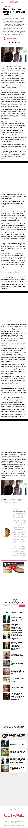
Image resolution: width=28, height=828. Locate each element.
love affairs (13, 502)
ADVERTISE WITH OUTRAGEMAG (17, 821)
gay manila (20, 499)
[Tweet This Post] (12, 42)
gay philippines (5, 500)
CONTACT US (14, 822)
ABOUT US (6, 821)
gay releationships (14, 500)
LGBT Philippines (5, 502)
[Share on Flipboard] (15, 42)
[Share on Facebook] (9, 42)
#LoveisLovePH (13, 499)
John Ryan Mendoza (12, 38)
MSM (18, 502)
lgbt (20, 500)
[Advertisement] (14, 177)
